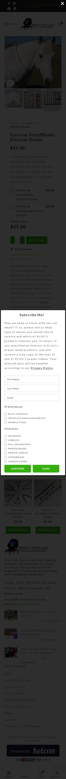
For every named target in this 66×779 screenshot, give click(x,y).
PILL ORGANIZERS (19, 444)
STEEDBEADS (16, 457)
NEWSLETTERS (17, 422)
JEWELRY (14, 440)
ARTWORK (14, 436)
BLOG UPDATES (18, 414)
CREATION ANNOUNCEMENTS (27, 418)
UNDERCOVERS (17, 461)
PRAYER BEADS (17, 448)
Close (46, 468)
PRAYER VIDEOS (18, 452)
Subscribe (17, 468)
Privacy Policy (42, 368)
